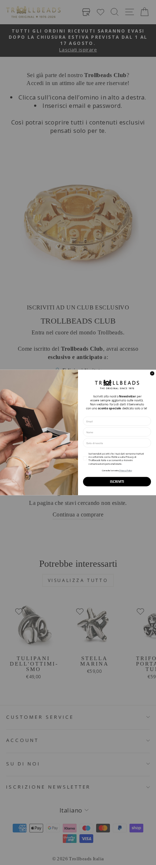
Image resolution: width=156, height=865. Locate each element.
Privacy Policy (125, 470)
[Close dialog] (152, 373)
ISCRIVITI (117, 482)
